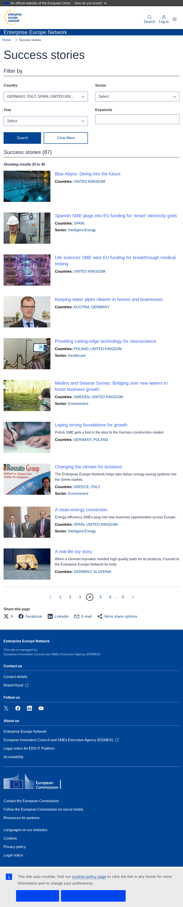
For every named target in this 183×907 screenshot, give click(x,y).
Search (149, 22)
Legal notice (13, 855)
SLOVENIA (102, 572)
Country (10, 85)
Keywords (103, 110)
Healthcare (76, 355)
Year (7, 110)
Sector (100, 85)
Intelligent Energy (82, 230)
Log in (164, 22)
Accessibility (13, 757)
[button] (10, 616)
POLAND (81, 349)
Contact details (15, 677)
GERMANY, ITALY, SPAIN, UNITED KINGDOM (44, 96)
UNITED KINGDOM (89, 181)
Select (104, 96)
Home (6, 40)
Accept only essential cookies (93, 895)
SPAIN (79, 223)
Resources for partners (22, 818)
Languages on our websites (25, 830)
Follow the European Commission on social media (43, 809)
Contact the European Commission (31, 801)
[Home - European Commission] (13, 17)
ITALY (95, 487)
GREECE (81, 487)
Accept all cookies (38, 895)
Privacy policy (15, 847)
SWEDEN (82, 397)
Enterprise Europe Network (27, 641)
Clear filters (66, 138)
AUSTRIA (81, 307)
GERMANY (100, 307)
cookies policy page (89, 876)
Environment (78, 404)
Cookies (10, 838)
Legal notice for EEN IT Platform (29, 748)
